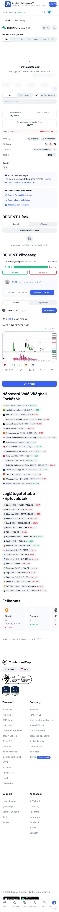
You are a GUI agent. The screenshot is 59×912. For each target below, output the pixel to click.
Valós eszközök (10, 751)
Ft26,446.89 (24, 536)
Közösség (34, 806)
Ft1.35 (21, 577)
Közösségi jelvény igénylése (20, 205)
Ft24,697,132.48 (23, 505)
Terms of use (36, 714)
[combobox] (29, 101)
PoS (5, 167)
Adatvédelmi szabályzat (41, 720)
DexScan (6, 746)
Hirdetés (6, 714)
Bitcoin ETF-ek (9, 736)
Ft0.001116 (21, 573)
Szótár (5, 822)
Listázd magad (9, 801)
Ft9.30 (19, 541)
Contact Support (10, 811)
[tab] (37, 95)
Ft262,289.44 (22, 523)
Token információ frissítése (20, 195)
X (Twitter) (34, 801)
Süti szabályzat (37, 730)
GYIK (4, 817)
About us (34, 709)
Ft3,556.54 (22, 559)
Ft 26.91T (13, 12)
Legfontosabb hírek (12, 730)
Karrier (32, 757)
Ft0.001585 (22, 582)
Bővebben (52, 261)
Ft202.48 (21, 527)
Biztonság (34, 751)
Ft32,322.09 (21, 518)
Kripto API (7, 741)
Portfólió (6, 767)
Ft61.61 (20, 554)
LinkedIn (33, 832)
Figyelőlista (8, 772)
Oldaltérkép (8, 783)
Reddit (32, 827)
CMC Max (7, 725)
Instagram (34, 817)
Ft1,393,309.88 (24, 586)
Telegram (34, 811)
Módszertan (35, 746)
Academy (7, 709)
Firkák (5, 778)
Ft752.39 (26, 591)
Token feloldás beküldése (19, 200)
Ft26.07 (21, 568)
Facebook (34, 822)
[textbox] (32, 284)
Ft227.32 (18, 563)
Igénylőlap (7, 806)
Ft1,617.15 (21, 550)
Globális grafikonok (11, 757)
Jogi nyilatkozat (37, 741)
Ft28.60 (16, 532)
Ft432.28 (19, 509)
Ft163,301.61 (22, 545)
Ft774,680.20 (23, 514)
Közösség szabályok (39, 736)
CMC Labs (7, 720)
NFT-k (5, 762)
